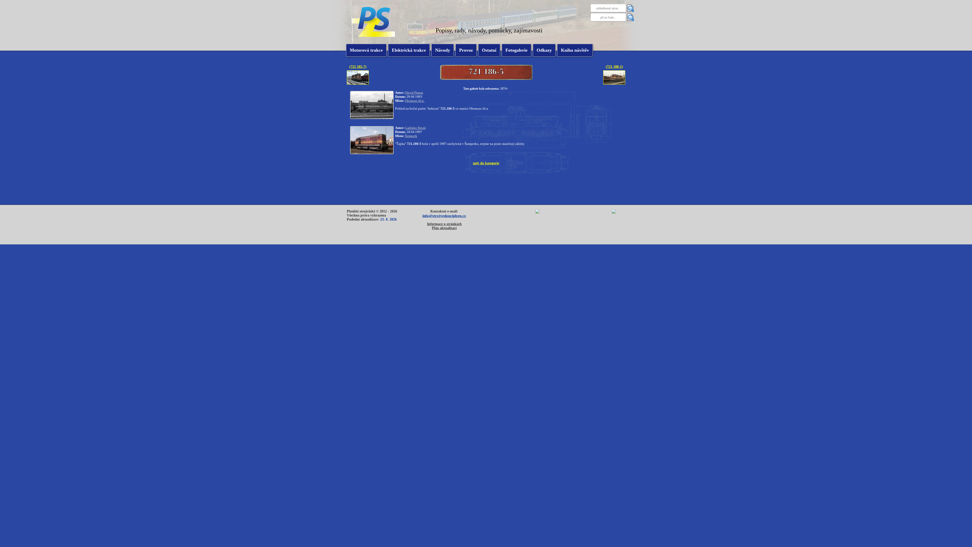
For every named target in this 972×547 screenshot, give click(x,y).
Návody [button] (442, 50)
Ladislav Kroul (415, 128)
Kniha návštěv (575, 50)
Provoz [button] (466, 50)
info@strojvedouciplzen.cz (444, 215)
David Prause (414, 92)
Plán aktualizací (444, 228)
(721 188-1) (614, 67)
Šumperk (411, 136)
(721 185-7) (358, 67)
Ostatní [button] (489, 50)
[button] (409, 50)
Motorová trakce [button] (366, 50)
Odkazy (544, 50)
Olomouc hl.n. (414, 101)
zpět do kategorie (486, 163)
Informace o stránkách (444, 224)
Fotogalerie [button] (516, 50)
